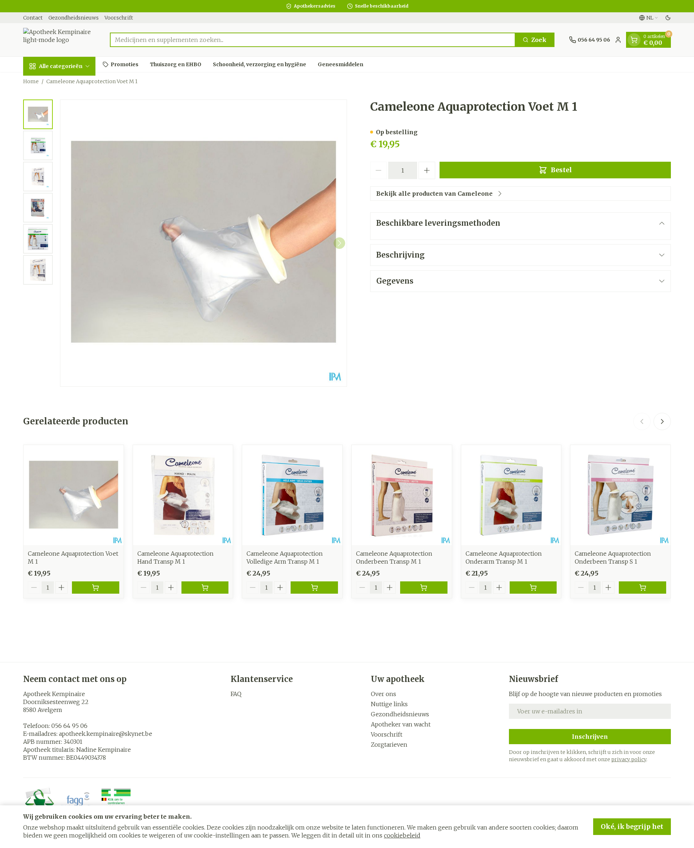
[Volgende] (339, 243)
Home (31, 81)
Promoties (124, 64)
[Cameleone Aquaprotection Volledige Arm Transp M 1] (292, 495)
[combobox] (312, 40)
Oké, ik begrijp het (632, 826)
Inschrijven (590, 736)
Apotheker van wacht (400, 724)
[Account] (618, 39)
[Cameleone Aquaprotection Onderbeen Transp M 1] (402, 495)
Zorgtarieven (389, 744)
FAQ (236, 694)
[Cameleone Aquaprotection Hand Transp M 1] (183, 495)
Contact (33, 17)
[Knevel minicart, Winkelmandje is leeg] (634, 39)
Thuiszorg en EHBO (175, 64)
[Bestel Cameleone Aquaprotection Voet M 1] (95, 587)
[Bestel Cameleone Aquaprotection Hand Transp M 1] (205, 587)
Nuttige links (389, 704)
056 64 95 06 (69, 725)
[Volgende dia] (662, 421)
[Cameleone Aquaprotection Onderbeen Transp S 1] (620, 495)
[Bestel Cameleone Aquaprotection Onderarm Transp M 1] (533, 587)
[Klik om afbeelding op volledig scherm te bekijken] (203, 243)
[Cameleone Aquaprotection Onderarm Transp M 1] (511, 495)
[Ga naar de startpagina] (59, 40)
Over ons (383, 694)
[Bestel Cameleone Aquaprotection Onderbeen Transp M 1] (423, 587)
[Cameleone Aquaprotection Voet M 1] (73, 495)
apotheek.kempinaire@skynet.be (105, 733)
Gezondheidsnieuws (73, 17)
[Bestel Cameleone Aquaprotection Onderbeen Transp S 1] (642, 587)
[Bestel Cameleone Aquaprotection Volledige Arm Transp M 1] (314, 587)
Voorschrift (118, 17)
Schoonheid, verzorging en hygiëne (259, 64)
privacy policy (628, 759)
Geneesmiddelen (340, 64)
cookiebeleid (402, 835)
